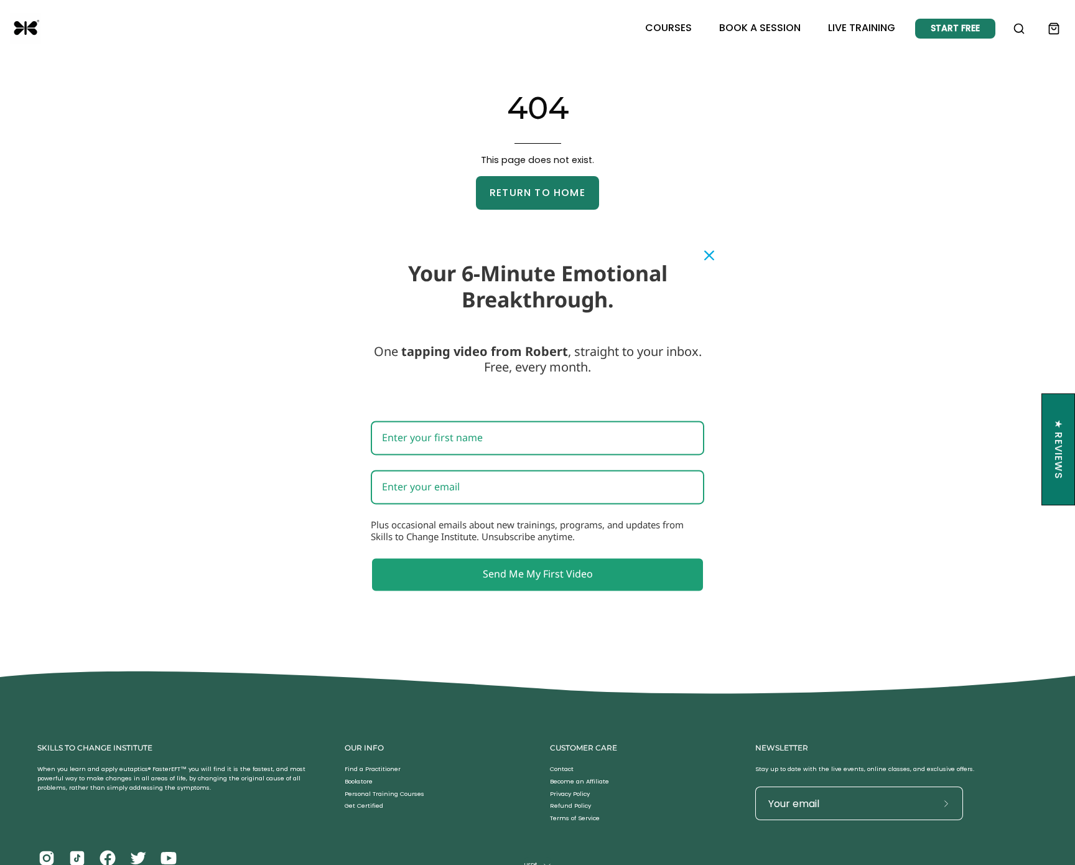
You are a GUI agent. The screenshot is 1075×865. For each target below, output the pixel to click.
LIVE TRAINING (861, 28)
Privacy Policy (570, 794)
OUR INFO (364, 747)
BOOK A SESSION (760, 28)
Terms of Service (575, 819)
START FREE (955, 28)
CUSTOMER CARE (583, 747)
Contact (562, 769)
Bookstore (359, 781)
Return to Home (537, 192)
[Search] (1019, 28)
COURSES (668, 28)
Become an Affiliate (579, 781)
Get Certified (364, 806)
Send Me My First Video (538, 574)
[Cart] (1054, 28)
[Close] (709, 255)
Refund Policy (570, 806)
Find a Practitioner (373, 769)
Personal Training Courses (384, 794)
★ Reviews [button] (1058, 449)
